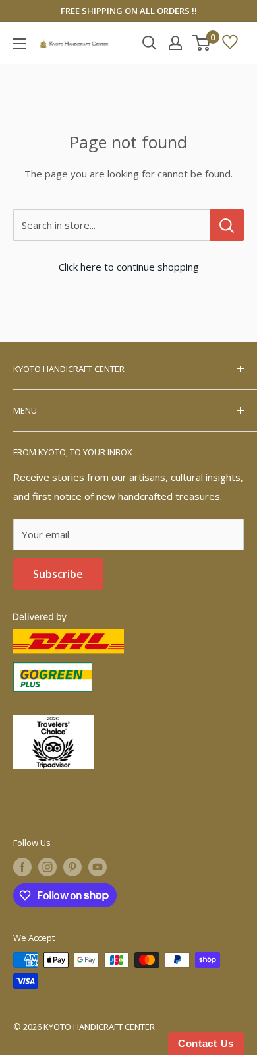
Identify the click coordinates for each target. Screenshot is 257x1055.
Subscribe (58, 574)
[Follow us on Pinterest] (72, 867)
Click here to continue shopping (129, 266)
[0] (202, 43)
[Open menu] (19, 43)
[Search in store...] (227, 225)
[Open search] (149, 43)
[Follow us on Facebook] (22, 867)
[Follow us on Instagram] (47, 867)
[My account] (175, 43)
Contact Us (206, 1043)
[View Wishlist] (230, 42)
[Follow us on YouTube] (97, 867)
